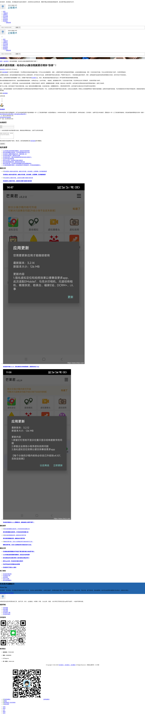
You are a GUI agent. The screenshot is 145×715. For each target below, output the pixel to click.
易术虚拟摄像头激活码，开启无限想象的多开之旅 (16, 152)
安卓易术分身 (6, 575)
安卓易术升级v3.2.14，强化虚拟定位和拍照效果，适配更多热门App (21, 366)
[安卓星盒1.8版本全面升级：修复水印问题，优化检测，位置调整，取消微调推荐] (25, 171)
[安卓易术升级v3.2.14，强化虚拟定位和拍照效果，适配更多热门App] (44, 363)
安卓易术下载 (6, 612)
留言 (4, 713)
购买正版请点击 (4, 593)
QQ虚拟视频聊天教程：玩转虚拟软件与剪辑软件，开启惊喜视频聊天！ (22, 165)
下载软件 (5, 13)
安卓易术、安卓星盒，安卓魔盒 (67, 665)
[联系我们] (5, 701)
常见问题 (5, 16)
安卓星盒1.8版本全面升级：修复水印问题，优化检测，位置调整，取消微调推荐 (24, 174)
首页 (4, 11)
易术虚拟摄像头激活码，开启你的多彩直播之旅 (15, 532)
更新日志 (5, 17)
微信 (4, 711)
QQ (4, 710)
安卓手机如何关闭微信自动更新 (11, 564)
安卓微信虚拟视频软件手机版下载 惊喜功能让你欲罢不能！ (19, 551)
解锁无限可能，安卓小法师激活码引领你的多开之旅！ (17, 544)
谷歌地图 (5, 611)
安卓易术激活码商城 (8, 158)
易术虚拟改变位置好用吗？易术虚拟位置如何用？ (16, 557)
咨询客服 (11, 593)
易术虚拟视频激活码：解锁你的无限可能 (14, 162)
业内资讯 (5, 19)
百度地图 (5, 607)
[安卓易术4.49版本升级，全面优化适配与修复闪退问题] (18, 177)
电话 (4, 708)
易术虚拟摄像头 (7, 580)
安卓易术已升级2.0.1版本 (9, 567)
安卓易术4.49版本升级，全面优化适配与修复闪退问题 (17, 181)
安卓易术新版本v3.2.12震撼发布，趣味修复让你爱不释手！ (18, 522)
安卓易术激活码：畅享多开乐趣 (11, 155)
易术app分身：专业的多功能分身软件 (13, 160)
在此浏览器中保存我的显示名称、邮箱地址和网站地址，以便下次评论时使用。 (23, 130)
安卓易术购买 (6, 614)
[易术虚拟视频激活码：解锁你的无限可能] (14, 535)
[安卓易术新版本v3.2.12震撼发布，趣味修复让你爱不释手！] (37, 519)
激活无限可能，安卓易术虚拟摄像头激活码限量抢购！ (17, 163)
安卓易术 (33, 77)
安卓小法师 (6, 578)
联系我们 (5, 21)
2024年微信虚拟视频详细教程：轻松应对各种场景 (16, 150)
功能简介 (5, 14)
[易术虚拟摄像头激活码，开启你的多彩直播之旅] (16, 528)
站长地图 (5, 609)
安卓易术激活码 (7, 574)
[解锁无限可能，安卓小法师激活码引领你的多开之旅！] (18, 541)
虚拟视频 (4, 72)
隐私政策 (8, 22)
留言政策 (33, 140)
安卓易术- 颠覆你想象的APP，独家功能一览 (15, 154)
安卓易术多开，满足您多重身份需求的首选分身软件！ (17, 157)
